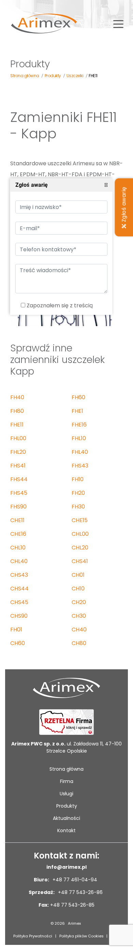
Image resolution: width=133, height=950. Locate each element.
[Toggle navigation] (118, 23)
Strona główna (66, 769)
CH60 (17, 643)
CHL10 (18, 547)
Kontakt (66, 830)
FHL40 (80, 452)
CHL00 (80, 534)
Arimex (74, 923)
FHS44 (19, 479)
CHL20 (80, 547)
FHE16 (79, 425)
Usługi (66, 793)
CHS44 (19, 588)
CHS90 (19, 616)
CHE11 (17, 520)
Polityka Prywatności (32, 936)
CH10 (78, 588)
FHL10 (79, 438)
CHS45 (19, 602)
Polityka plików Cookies (81, 936)
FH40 (17, 397)
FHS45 (18, 493)
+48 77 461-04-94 (74, 879)
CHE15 (80, 520)
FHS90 (18, 507)
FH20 (78, 493)
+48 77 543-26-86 (80, 892)
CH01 (78, 575)
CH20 (79, 602)
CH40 (79, 629)
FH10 (78, 479)
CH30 (79, 616)
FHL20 (18, 452)
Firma (66, 781)
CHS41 (80, 561)
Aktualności (66, 818)
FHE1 (77, 411)
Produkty (66, 805)
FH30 (78, 507)
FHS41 (18, 466)
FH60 (78, 397)
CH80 (79, 643)
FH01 (16, 629)
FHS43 (80, 466)
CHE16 (18, 534)
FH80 (17, 411)
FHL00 (18, 438)
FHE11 (17, 425)
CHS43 (19, 575)
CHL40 (19, 561)
